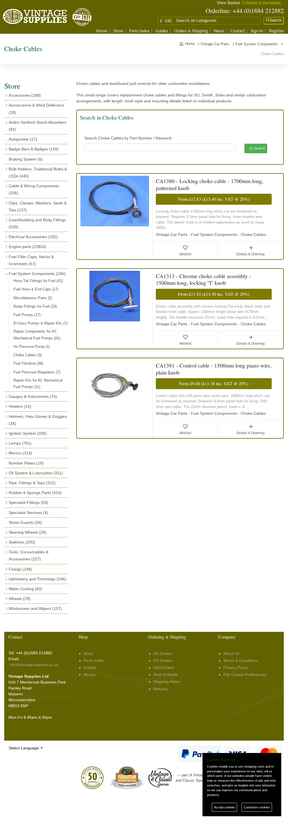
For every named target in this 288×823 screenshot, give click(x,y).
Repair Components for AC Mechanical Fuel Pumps (37, 334)
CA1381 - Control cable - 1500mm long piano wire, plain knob (214, 369)
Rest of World (165, 674)
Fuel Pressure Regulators (37, 372)
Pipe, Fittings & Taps (32, 483)
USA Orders (163, 667)
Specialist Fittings (28, 502)
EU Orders (162, 660)
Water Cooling (25, 589)
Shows (89, 674)
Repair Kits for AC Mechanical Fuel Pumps (38, 383)
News (219, 31)
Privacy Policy (235, 667)
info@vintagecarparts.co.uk (34, 664)
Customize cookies (257, 807)
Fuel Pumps (27, 315)
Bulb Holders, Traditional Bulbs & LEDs (38, 172)
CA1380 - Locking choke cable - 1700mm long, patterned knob (209, 184)
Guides (161, 31)
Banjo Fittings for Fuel (35, 306)
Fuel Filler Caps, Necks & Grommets (31, 260)
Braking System (26, 159)
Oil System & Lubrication (36, 473)
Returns (160, 689)
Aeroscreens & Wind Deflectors (36, 108)
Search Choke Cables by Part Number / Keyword (127, 138)
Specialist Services (28, 512)
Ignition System (28, 433)
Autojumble (23, 139)
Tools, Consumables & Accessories (28, 555)
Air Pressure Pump (32, 346)
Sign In (257, 31)
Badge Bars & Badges (33, 149)
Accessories (25, 95)
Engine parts (27, 246)
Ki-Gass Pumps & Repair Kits (41, 323)
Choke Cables (28, 355)
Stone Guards (25, 522)
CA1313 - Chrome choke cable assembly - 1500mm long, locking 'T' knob (203, 279)
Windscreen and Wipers (35, 608)
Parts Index (139, 31)
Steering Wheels (27, 532)
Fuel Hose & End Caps (36, 289)
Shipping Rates (166, 681)
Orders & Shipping (191, 31)
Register (276, 31)
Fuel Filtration (28, 363)
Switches (22, 542)
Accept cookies (224, 807)
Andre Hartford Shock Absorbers (37, 126)
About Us (231, 653)
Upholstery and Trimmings (37, 579)
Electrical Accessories (33, 237)
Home (101, 31)
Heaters (20, 406)
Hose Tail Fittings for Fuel (38, 281)
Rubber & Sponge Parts (35, 492)
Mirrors (20, 453)
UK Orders (162, 653)
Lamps (20, 443)
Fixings (20, 569)
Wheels (19, 598)
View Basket (228, 3)
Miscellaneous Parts (33, 298)
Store (118, 31)
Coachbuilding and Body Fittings (37, 223)
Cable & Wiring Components (34, 189)
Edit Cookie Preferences (244, 674)
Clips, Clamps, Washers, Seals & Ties (38, 206)
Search (259, 148)
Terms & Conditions (240, 660)
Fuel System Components (37, 273)
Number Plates (26, 463)
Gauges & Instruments (33, 396)
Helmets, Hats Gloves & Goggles (38, 420)
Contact (237, 31)
